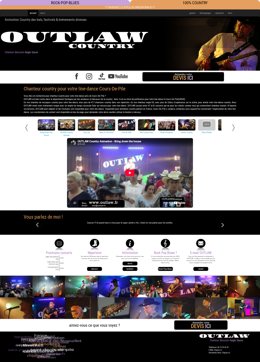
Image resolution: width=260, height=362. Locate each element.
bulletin (130, 269)
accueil (33, 13)
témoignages (205, 13)
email (200, 269)
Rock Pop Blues (165, 269)
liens (230, 13)
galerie (192, 13)
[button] (40, 225)
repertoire (219, 13)
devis (42, 13)
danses (94, 269)
